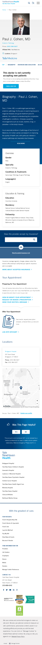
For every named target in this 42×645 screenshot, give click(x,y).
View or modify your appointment (16, 297)
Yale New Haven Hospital (9, 491)
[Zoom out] (37, 403)
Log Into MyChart (9, 332)
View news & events (8, 537)
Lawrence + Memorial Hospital (11, 474)
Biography (11, 65)
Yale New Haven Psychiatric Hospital (13, 477)
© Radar (25, 407)
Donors (4, 559)
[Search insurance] (35, 239)
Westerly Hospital (7, 488)
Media (4, 562)
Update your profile (26, 413)
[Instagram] (17, 590)
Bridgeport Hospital (10, 351)
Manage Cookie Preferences (10, 569)
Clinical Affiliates (7, 494)
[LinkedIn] (13, 590)
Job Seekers (5, 552)
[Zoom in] (37, 400)
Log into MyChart (7, 530)
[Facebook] (3, 590)
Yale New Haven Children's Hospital (13, 467)
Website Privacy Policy (18, 636)
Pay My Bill (5, 533)
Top (3, 65)
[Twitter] (7, 590)
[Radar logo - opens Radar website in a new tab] (7, 406)
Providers (5, 549)
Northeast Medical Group (9, 498)
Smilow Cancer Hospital (9, 481)
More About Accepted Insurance (16, 269)
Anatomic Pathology (8, 43)
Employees (5, 556)
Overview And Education (27, 65)
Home (4, 9)
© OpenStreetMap (34, 407)
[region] (21, 388)
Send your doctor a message (14, 302)
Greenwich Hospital (8, 470)
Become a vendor (7, 540)
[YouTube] (10, 590)
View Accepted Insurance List (21, 253)
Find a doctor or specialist (10, 523)
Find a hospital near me (9, 520)
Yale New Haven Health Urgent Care (13, 484)
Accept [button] (5, 643)
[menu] (38, 3)
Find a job (5, 527)
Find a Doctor (11, 86)
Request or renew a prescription (16, 299)
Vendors (4, 566)
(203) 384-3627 (12, 46)
